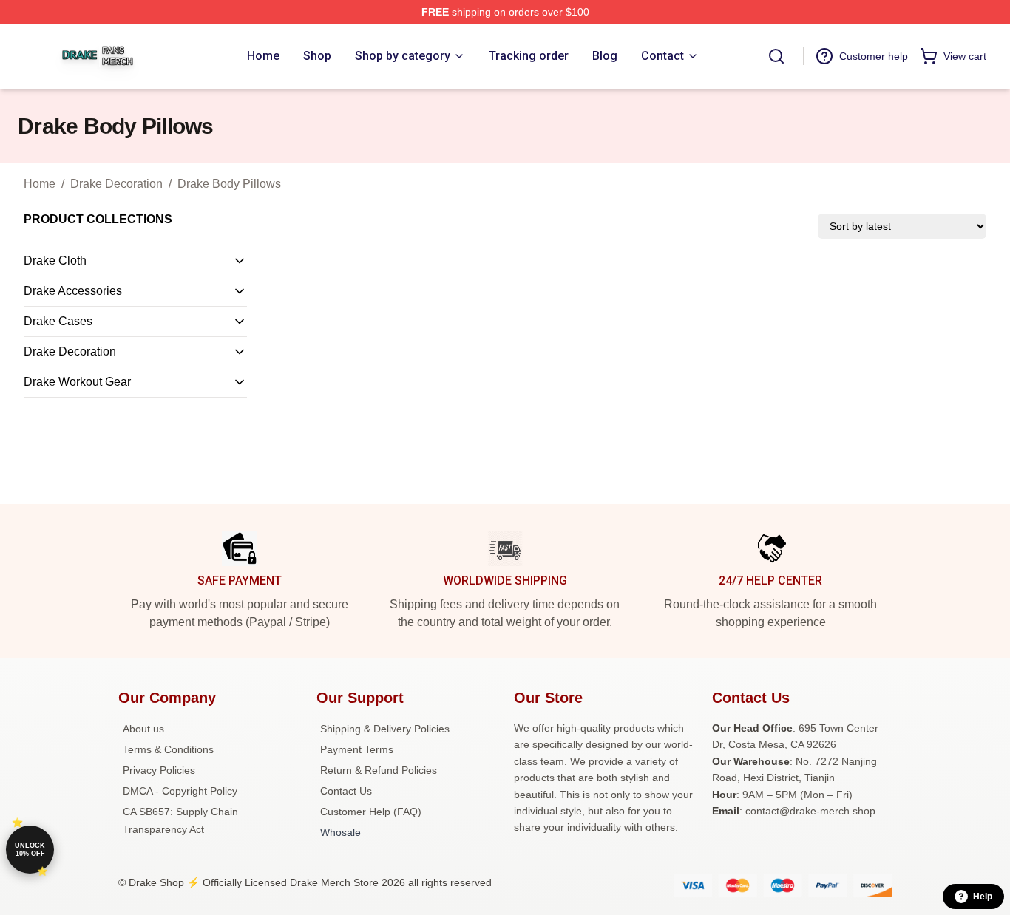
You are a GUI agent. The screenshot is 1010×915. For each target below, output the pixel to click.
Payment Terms (356, 749)
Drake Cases (58, 321)
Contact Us (346, 791)
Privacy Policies (159, 770)
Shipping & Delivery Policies (385, 729)
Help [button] (982, 896)
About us (143, 729)
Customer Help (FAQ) (370, 811)
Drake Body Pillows (229, 183)
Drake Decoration (116, 183)
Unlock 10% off (30, 849)
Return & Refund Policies (378, 770)
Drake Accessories (73, 291)
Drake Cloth (55, 260)
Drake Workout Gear (77, 381)
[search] (776, 56)
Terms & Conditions (168, 749)
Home (39, 183)
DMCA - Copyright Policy (180, 791)
